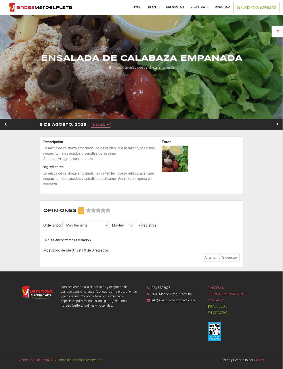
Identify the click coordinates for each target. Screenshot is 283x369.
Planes (154, 7)
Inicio (116, 67)
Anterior (211, 257)
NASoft (259, 360)
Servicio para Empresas (256, 7)
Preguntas (175, 7)
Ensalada (99, 124)
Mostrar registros (134, 225)
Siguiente (229, 257)
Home (137, 7)
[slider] (98, 210)
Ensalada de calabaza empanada (149, 67)
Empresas (216, 288)
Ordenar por (52, 225)
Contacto (216, 300)
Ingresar (222, 7)
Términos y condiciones (227, 294)
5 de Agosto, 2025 (63, 124)
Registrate (200, 7)
